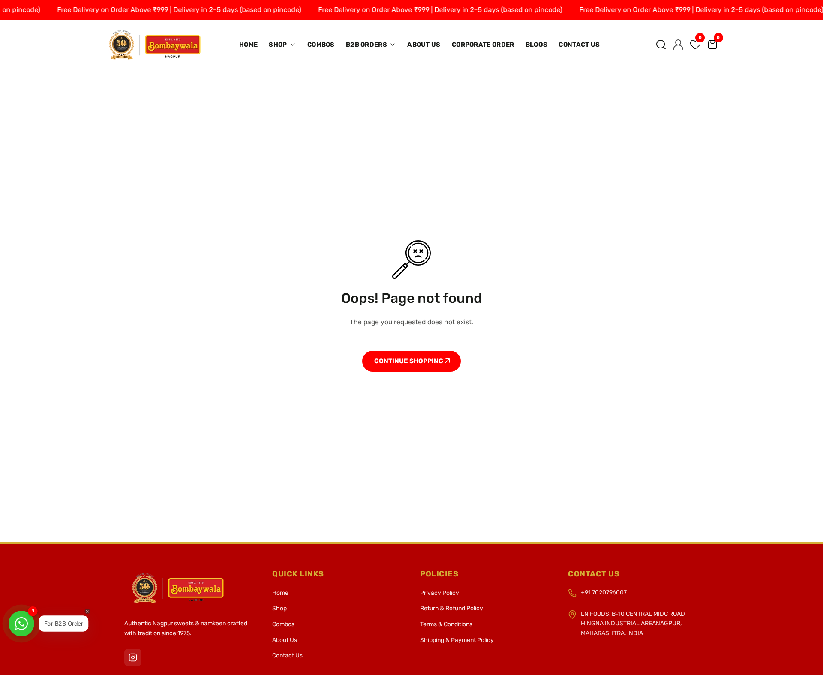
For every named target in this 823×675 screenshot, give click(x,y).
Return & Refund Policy (451, 608)
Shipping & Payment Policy (457, 640)
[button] (661, 44)
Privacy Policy (439, 593)
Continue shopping (409, 361)
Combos (321, 44)
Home (248, 44)
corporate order (483, 44)
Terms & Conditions (446, 624)
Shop (279, 608)
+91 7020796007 (604, 592)
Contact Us (579, 44)
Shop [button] (278, 44)
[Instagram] (132, 657)
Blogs (537, 44)
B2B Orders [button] (367, 44)
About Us (423, 44)
